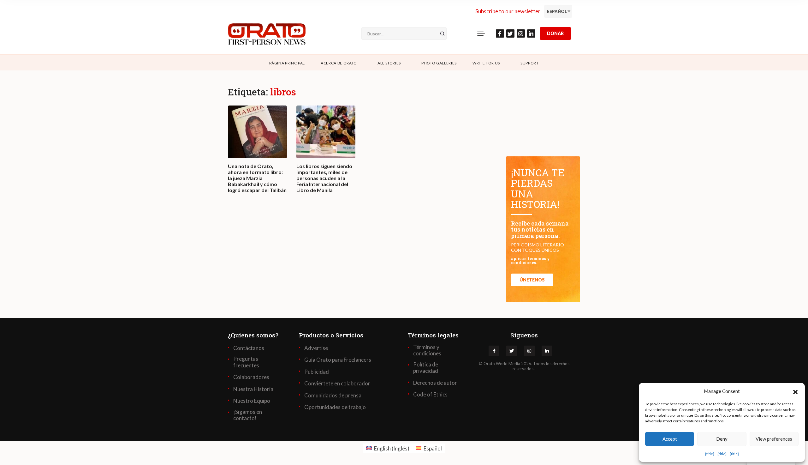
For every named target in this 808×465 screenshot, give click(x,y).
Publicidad (316, 372)
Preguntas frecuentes (246, 362)
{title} (709, 453)
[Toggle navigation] (481, 33)
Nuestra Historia (253, 389)
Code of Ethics (430, 394)
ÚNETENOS (532, 279)
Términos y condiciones (427, 350)
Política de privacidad (425, 367)
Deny (722, 439)
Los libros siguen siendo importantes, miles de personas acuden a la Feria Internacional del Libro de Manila (324, 178)
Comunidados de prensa (332, 395)
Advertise (316, 348)
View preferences (774, 439)
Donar (555, 33)
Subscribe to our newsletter (507, 11)
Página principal (287, 63)
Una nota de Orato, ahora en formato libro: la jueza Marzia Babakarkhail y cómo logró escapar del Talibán (257, 178)
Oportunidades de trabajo (335, 407)
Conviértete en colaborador (337, 383)
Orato (489, 363)
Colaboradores (251, 377)
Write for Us (486, 63)
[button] (795, 391)
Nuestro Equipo (251, 401)
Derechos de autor (435, 383)
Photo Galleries (439, 63)
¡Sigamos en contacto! (247, 415)
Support (529, 63)
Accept (669, 439)
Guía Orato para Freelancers (337, 360)
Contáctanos (248, 348)
